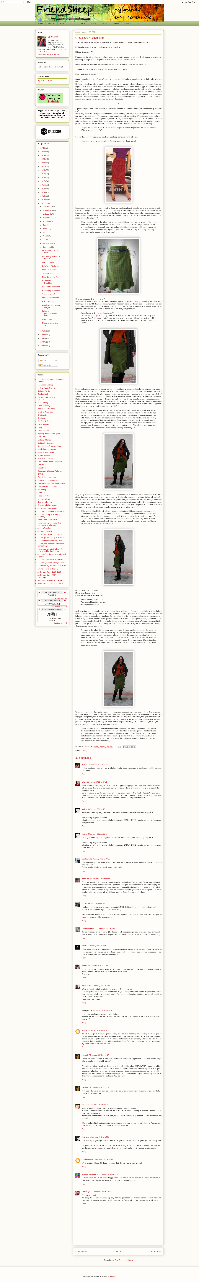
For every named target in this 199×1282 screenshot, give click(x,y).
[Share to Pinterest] (134, 747)
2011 (42, 203)
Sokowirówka (47, 273)
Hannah (85, 1055)
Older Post (156, 1251)
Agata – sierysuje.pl (90, 1174)
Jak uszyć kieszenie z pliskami (50, 559)
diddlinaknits (87, 1159)
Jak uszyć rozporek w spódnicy (50, 511)
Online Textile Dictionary (47, 569)
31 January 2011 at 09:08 (95, 904)
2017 (42, 181)
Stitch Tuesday (43, 406)
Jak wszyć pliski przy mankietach (51, 537)
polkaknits (86, 986)
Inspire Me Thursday (46, 409)
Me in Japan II (48, 262)
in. (83, 904)
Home (40, 24)
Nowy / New (47, 319)
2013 (42, 196)
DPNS (40, 474)
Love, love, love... (49, 270)
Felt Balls (41, 493)
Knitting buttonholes (45, 443)
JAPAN (104, 24)
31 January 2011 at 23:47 (99, 1055)
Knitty (39, 427)
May (45, 232)
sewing (84, 750)
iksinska (85, 1137)
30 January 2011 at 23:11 (97, 809)
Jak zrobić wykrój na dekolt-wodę (51, 566)
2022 (42, 163)
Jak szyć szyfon (44, 528)
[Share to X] (129, 747)
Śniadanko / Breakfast (47, 282)
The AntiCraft (43, 430)
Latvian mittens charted (47, 486)
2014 (42, 192)
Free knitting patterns (46, 477)
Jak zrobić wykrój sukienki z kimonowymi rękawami (49, 524)
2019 (42, 174)
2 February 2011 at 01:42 (103, 1159)
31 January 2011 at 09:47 (106, 928)
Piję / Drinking (48, 301)
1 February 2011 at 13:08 (99, 1137)
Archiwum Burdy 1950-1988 (49, 572)
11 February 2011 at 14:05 (100, 1192)
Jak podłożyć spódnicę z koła (49, 540)
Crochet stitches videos (47, 505)
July (45, 225)
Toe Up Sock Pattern (46, 452)
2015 (42, 188)
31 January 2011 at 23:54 (99, 1087)
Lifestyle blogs (43, 499)
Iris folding (41, 489)
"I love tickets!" (48, 294)
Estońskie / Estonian (51, 266)
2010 (42, 331)
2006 (42, 345)
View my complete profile (48, 54)
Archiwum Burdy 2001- (47, 575)
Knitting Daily (43, 394)
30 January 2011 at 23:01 (97, 782)
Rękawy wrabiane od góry (48, 434)
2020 (42, 170)
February (47, 243)
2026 (42, 148)
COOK (73, 24)
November (47, 210)
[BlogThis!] (126, 747)
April (45, 236)
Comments (46, 365)
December (47, 206)
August (46, 221)
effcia (84, 782)
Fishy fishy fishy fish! (51, 290)
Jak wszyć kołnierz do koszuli (49, 534)
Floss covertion (43, 496)
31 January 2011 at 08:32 (100, 879)
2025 (42, 151)
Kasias (84, 764)
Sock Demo (42, 468)
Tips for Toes (42, 465)
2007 (42, 342)
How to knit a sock (45, 458)
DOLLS (93, 24)
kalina (84, 809)
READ (62, 24)
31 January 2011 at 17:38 (98, 966)
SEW (83, 24)
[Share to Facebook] (132, 747)
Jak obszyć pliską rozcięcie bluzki (51, 563)
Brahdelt (54, 37)
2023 (42, 159)
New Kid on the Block (51, 277)
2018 (42, 177)
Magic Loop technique (46, 449)
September (48, 217)
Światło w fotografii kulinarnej (49, 580)
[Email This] (124, 747)
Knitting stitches (44, 440)
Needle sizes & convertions (49, 446)
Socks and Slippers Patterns (49, 471)
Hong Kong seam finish (47, 520)
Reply (84, 774)
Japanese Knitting (45, 385)
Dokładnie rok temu (83, 301)
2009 (42, 334)
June (45, 229)
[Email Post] (119, 747)
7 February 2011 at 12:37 (109, 1174)
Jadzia (84, 966)
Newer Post (81, 1251)
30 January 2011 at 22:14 (98, 764)
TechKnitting (42, 402)
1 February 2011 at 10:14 (98, 1105)
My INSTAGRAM (44, 80)
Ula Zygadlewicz (89, 928)
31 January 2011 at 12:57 (97, 946)
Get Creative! (43, 424)
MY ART (51, 24)
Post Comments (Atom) (124, 1260)
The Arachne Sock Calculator (49, 462)
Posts (43, 361)
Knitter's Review (44, 391)
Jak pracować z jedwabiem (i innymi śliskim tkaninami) (49, 550)
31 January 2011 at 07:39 (100, 859)
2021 (42, 166)
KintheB (116, 24)
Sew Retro (41, 437)
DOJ (137, 24)
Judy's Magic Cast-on (46, 388)
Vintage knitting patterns (47, 480)
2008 (42, 338)
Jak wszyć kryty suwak (47, 508)
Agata (84, 946)
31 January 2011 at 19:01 (101, 986)
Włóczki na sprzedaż (51, 287)
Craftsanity (42, 415)
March (46, 240)
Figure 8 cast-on (44, 455)
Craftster (41, 418)
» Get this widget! (59, 598)
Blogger (113, 1277)
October (46, 214)
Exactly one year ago (89, 315)
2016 (42, 185)
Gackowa (85, 859)
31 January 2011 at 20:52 (103, 1010)
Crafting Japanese (45, 412)
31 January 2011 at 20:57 (98, 1030)
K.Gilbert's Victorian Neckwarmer (51, 483)
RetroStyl (86, 1192)
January (46, 247)
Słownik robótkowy (45, 502)
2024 (42, 155)
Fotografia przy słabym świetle (50, 583)
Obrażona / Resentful (51, 298)
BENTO (127, 24)
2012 (42, 199)
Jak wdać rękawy (44, 531)
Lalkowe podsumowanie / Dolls (50, 313)
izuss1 (84, 1105)
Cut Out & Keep (44, 421)
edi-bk (84, 1030)
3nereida (85, 879)
